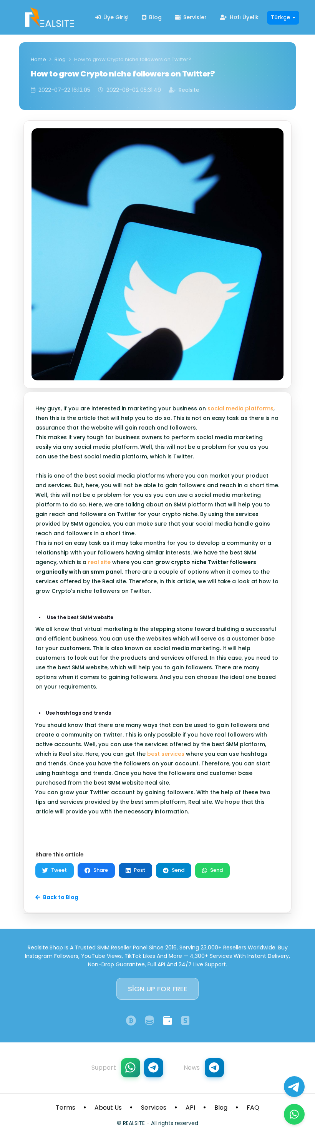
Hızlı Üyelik (243, 17)
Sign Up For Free (157, 989)
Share (100, 870)
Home (38, 59)
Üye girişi (115, 17)
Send (178, 870)
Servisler (194, 17)
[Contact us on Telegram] (294, 1086)
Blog (155, 17)
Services (153, 1107)
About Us (108, 1107)
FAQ (253, 1107)
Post (139, 870)
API (190, 1107)
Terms (65, 1107)
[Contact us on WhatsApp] (294, 1114)
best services (165, 754)
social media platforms (240, 408)
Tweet (59, 870)
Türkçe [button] (281, 17)
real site (99, 562)
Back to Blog (60, 897)
